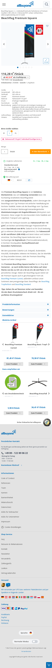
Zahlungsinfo (6, 563)
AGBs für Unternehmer (10, 517)
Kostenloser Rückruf (10, 465)
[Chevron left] (4, 44)
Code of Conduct (8, 478)
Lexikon (4, 568)
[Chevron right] (48, 44)
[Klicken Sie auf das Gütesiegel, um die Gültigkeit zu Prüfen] (47, 424)
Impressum (5, 521)
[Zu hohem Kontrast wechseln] (35, 641)
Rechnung (5, 620)
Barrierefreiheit (7, 497)
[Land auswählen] (10, 180)
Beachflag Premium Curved (12, 278)
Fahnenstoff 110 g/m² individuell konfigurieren (23, 139)
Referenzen (5, 483)
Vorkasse (4, 623)
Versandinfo (6, 558)
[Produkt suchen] (46, 4)
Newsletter (5, 554)
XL (17, 133)
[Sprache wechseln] (30, 632)
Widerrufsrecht (7, 502)
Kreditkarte (5, 614)
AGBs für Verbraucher (9, 512)
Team (3, 488)
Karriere (4, 493)
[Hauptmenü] (4, 4)
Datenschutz (6, 507)
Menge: (3, 147)
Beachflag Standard (23, 284)
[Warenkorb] (49, 665)
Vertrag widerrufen (8, 573)
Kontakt (4, 549)
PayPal (4, 617)
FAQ (3, 539)
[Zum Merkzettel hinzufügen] (47, 26)
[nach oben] (49, 653)
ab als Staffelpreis (14, 77)
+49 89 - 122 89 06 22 (16, 453)
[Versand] (5, 586)
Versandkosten (18, 80)
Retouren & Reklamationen (11, 544)
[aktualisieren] (29, 180)
